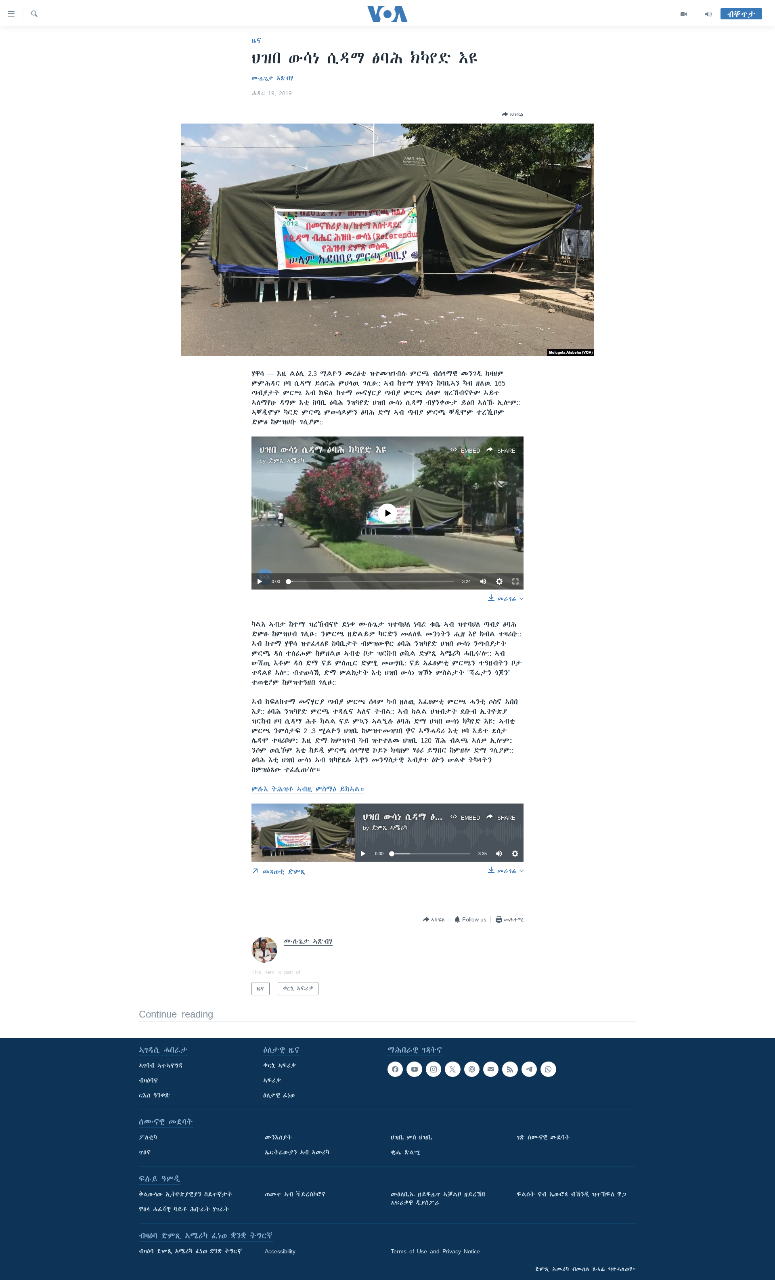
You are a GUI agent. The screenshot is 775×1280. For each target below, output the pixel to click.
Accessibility (280, 1251)
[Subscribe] (491, 1069)
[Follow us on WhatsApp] (548, 1069)
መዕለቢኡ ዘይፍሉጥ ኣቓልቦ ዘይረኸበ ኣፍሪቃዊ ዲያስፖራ (438, 1199)
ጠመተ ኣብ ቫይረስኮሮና (295, 1194)
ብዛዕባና (148, 1080)
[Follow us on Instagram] (433, 1069)
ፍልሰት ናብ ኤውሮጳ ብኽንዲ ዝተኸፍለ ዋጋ (571, 1194)
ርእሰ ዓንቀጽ (154, 1095)
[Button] (513, 114)
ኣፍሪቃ (272, 1080)
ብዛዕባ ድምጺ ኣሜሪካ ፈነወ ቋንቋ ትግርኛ (190, 1251)
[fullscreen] (515, 581)
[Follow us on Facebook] (395, 1069)
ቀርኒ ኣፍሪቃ (279, 1065)
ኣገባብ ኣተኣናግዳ (161, 1065)
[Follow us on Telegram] (529, 1069)
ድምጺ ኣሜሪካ (286, 460)
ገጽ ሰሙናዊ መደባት (543, 1137)
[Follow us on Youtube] (414, 1069)
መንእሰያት (278, 1137)
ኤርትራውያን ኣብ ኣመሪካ (297, 1152)
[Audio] (708, 14)
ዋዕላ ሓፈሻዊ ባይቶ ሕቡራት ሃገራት (184, 1209)
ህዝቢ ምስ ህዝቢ (411, 1137)
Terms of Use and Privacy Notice (435, 1251)
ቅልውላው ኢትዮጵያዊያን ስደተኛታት (185, 1194)
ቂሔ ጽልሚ (405, 1152)
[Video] (684, 14)
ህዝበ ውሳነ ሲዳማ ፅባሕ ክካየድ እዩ (323, 450)
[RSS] (509, 1069)
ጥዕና (145, 1152)
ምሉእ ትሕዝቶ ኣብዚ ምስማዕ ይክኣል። (307, 789)
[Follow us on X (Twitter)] (452, 1069)
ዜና (256, 40)
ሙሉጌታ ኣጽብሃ (272, 78)
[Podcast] (472, 1069)
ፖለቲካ (148, 1137)
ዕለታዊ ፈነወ (279, 1095)
